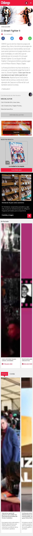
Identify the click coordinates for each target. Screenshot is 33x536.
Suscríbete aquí (16, 170)
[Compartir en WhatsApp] (30, 38)
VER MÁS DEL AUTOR (16, 115)
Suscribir (16, 132)
